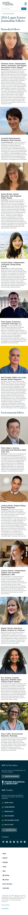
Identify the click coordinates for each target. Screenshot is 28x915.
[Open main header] (26, 4)
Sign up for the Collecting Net (12, 776)
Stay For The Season (7, 884)
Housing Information (9, 807)
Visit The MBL (6, 888)
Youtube (17, 842)
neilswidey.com (23, 407)
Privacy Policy (5, 905)
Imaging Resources (8, 811)
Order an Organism (9, 816)
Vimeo (14, 842)
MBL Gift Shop (6, 875)
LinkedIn (21, 842)
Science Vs (13, 640)
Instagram (7, 842)
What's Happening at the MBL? (11, 820)
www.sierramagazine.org (7, 517)
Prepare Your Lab (8, 802)
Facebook (3, 842)
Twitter (24, 842)
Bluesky (10, 842)
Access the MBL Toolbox (10, 830)
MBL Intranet (6, 880)
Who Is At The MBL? (8, 824)
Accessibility (5, 908)
